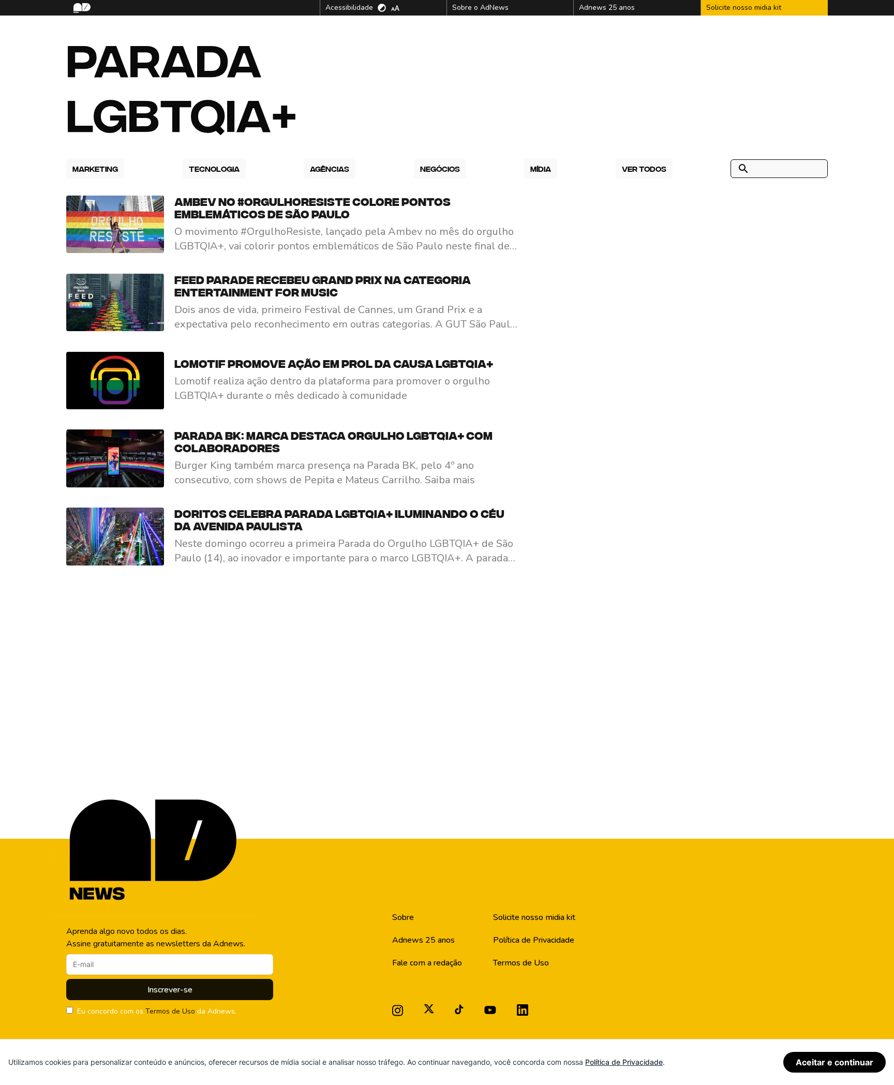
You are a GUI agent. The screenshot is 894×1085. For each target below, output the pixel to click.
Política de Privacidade (533, 940)
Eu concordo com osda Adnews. (156, 1011)
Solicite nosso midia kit (534, 917)
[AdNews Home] (81, 8)
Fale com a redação (427, 963)
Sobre (403, 917)
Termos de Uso (170, 1011)
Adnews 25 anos (423, 940)
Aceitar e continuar (834, 1062)
